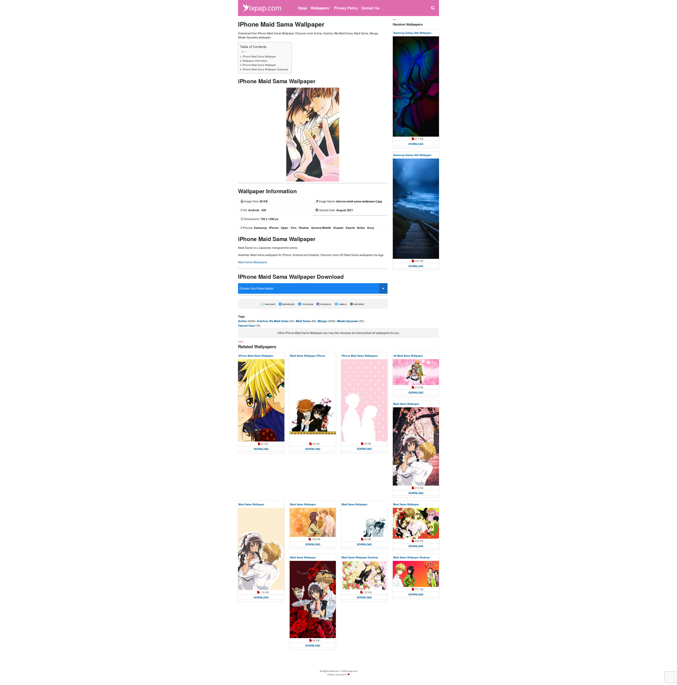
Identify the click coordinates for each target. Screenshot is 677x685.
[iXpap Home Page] (261, 7)
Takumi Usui (246, 326)
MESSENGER (288, 304)
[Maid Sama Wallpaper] (416, 446)
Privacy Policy (346, 7)
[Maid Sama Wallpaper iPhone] (313, 400)
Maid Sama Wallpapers (252, 262)
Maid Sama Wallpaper (406, 404)
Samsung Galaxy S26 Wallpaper (412, 33)
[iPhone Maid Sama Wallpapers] (364, 400)
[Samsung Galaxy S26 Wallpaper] (416, 86)
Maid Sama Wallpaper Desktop (360, 557)
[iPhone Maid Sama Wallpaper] (312, 134)
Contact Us (370, 7)
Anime (242, 321)
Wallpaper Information (255, 60)
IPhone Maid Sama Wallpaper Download (265, 69)
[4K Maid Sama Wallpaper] (416, 372)
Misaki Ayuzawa (348, 321)
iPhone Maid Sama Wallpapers (360, 355)
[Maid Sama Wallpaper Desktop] (364, 575)
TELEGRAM (307, 304)
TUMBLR (342, 304)
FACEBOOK (325, 304)
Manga (322, 321)
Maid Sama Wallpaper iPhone (307, 355)
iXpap (302, 7)
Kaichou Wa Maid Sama (273, 321)
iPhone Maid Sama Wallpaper (259, 56)
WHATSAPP (269, 304)
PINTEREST (358, 304)
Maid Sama (303, 321)
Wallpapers (319, 7)
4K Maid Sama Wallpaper (408, 355)
